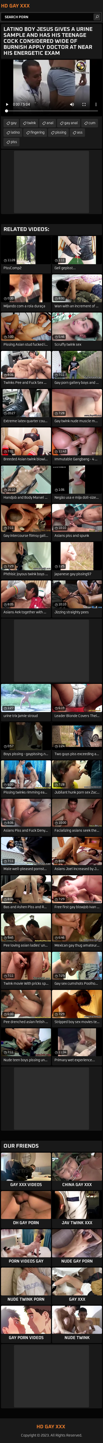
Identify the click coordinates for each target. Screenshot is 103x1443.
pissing (60, 132)
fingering (37, 132)
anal (50, 123)
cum (92, 123)
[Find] (97, 16)
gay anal (71, 123)
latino (15, 132)
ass (79, 132)
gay (13, 123)
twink (31, 123)
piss (14, 142)
